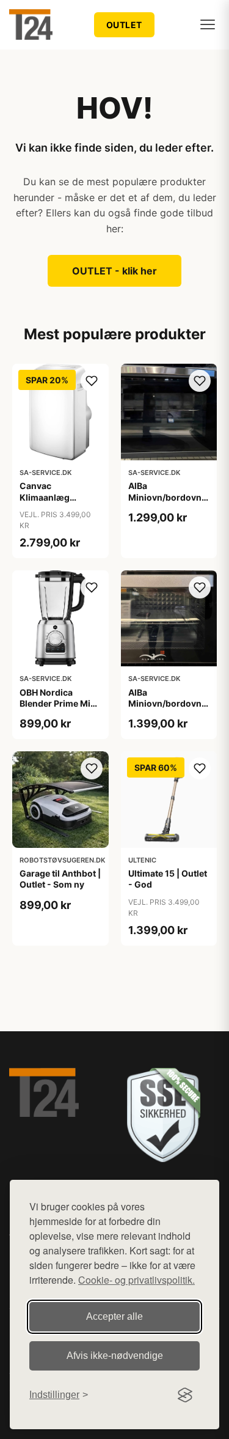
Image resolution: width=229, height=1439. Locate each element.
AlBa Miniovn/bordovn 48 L (165, 496)
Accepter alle (114, 1316)
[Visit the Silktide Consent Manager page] (185, 1395)
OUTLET (124, 25)
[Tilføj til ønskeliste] (92, 381)
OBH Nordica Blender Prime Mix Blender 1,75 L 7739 (60, 703)
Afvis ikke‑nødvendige (115, 1355)
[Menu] (207, 24)
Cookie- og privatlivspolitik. (136, 1280)
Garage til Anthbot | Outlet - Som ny (60, 878)
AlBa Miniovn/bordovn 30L (165, 703)
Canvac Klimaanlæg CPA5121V (45, 496)
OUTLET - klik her (114, 271)
